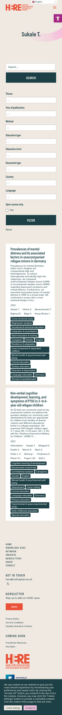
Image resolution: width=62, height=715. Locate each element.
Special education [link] (20, 515)
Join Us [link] (14, 606)
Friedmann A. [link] (43, 454)
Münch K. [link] (27, 449)
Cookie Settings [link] (13, 707)
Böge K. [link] (28, 313)
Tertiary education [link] (21, 366)
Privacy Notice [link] (12, 618)
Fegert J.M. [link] (30, 458)
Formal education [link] (20, 362)
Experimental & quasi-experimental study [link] (29, 505)
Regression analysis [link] (22, 323)
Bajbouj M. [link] (15, 313)
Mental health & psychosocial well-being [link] (29, 356)
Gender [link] (29, 340)
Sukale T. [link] (15, 309)
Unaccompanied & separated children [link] (26, 349)
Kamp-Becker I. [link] (42, 313)
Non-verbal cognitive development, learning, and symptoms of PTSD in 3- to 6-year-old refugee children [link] (28, 399)
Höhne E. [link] (27, 309)
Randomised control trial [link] (24, 467)
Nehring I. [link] (29, 454)
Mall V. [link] (42, 458)
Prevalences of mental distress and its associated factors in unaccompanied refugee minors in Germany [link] (28, 255)
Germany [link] (40, 374)
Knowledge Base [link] (16, 547)
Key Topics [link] (10, 646)
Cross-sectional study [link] (22, 318)
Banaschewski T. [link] (43, 309)
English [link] (39, 340)
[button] (54, 7)
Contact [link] (10, 565)
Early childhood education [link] (25, 510)
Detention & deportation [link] (23, 370)
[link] (58, 18)
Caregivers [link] (17, 340)
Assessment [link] (18, 487)
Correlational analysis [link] (22, 471)
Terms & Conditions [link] (14, 622)
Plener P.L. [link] (15, 458)
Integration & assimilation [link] (24, 331)
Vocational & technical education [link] (28, 327)
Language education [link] (22, 374)
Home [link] (9, 544)
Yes (12, 210)
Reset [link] (9, 229)
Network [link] (11, 551)
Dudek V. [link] (15, 449)
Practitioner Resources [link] (16, 642)
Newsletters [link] (13, 558)
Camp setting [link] (33, 487)
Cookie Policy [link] (20, 701)
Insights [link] (11, 555)
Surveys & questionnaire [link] (24, 379)
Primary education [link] (21, 499)
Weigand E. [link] (44, 445)
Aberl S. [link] (39, 449)
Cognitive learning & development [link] (28, 463)
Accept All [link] (30, 707)
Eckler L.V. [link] (15, 454)
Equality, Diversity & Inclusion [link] (19, 626)
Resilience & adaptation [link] (23, 344)
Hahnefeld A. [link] (16, 445)
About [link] (9, 562)
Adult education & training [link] (24, 335)
